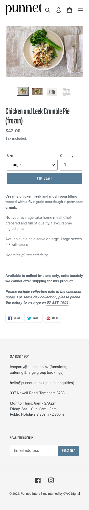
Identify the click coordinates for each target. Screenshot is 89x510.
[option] (23, 92)
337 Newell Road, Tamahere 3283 (37, 393)
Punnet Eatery (30, 493)
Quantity (66, 155)
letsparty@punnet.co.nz (29, 367)
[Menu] (80, 9)
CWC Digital (71, 493)
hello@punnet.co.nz (26, 383)
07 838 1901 (57, 302)
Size (10, 155)
